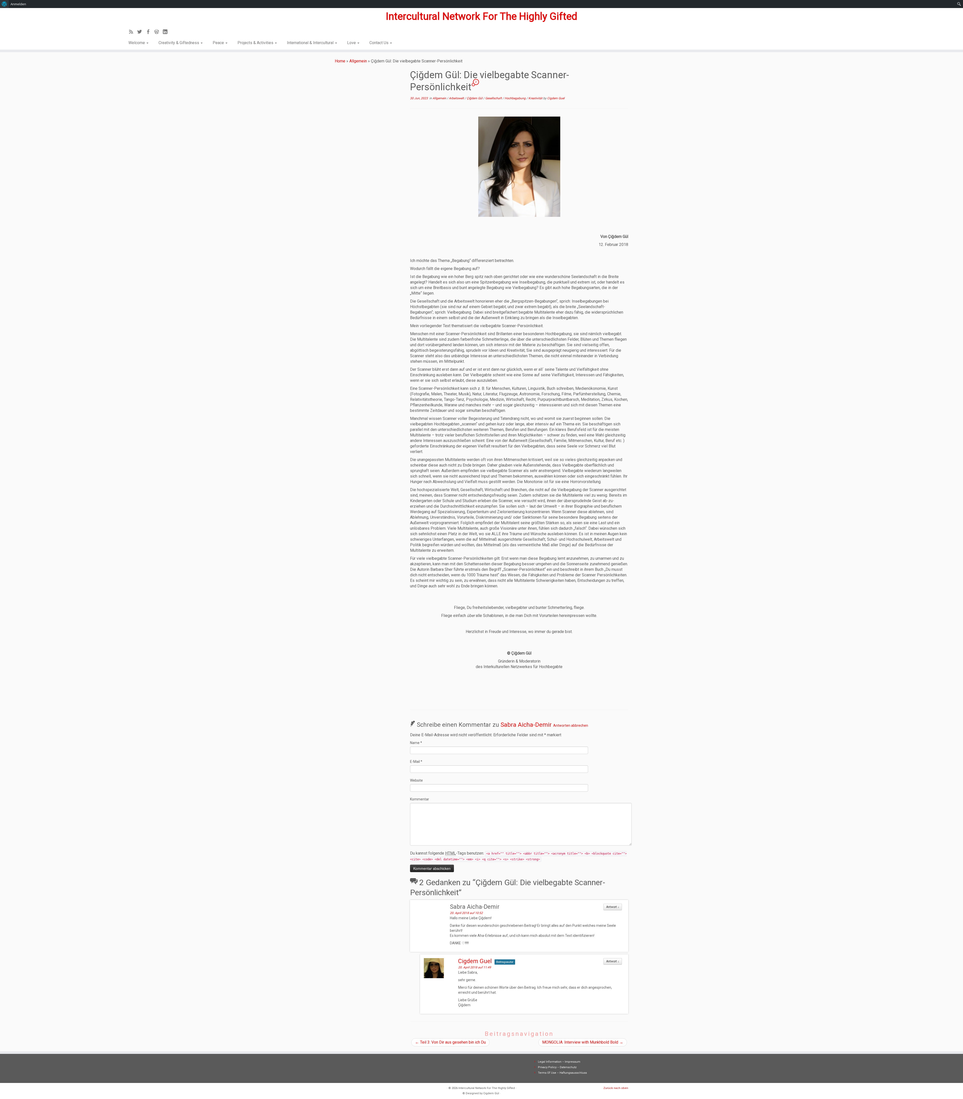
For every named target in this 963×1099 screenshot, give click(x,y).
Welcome (137, 42)
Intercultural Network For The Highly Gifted (481, 16)
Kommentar (419, 799)
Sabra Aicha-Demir (526, 724)
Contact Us (379, 42)
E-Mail (416, 762)
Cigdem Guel (556, 98)
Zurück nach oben (615, 1088)
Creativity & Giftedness (179, 42)
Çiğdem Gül (475, 98)
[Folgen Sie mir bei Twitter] (141, 33)
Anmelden (18, 4)
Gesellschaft (494, 98)
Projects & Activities (255, 42)
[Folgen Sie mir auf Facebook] (149, 33)
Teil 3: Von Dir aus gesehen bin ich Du (450, 1042)
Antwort (612, 907)
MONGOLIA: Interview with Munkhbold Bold (582, 1042)
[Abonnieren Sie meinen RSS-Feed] (132, 33)
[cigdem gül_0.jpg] (519, 167)
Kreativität (535, 98)
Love (352, 42)
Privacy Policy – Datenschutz (557, 1067)
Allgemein (358, 61)
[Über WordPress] (4, 4)
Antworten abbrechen (570, 725)
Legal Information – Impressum (559, 1061)
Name (416, 743)
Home (340, 61)
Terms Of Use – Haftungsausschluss (562, 1072)
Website (416, 780)
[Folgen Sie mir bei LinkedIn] (167, 33)
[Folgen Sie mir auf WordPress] (158, 33)
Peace (219, 42)
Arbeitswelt (457, 98)
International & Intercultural (311, 42)
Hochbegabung (515, 98)
